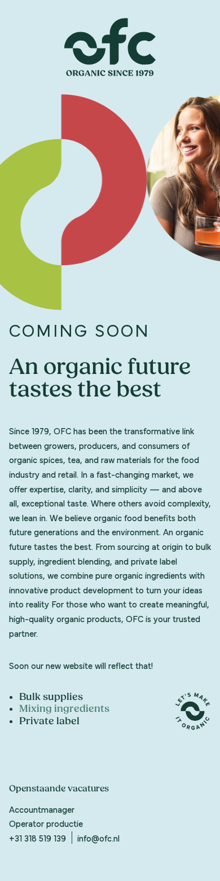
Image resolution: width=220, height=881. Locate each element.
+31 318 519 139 (37, 837)
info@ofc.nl (98, 837)
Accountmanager (41, 809)
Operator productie (46, 823)
